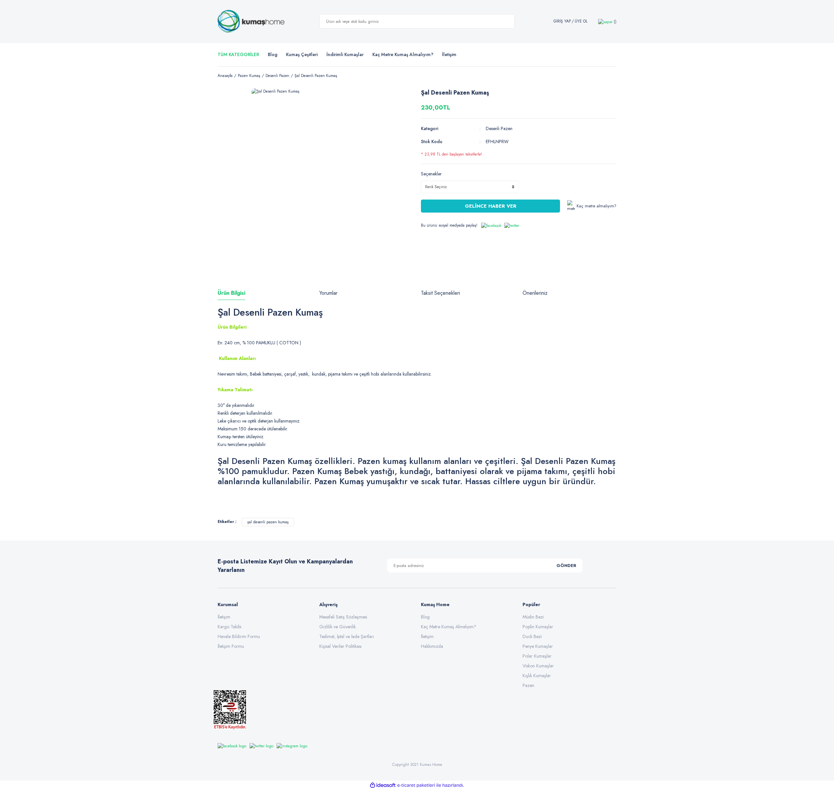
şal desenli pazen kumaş (268, 522)
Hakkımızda (432, 646)
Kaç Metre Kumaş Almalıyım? (448, 626)
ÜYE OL (581, 21)
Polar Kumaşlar (537, 656)
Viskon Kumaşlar (538, 666)
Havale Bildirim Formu (239, 636)
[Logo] (251, 21)
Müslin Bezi (533, 617)
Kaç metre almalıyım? (596, 206)
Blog (272, 54)
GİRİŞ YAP (562, 21)
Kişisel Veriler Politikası (340, 646)
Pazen (528, 685)
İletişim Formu (231, 646)
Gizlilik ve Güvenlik (337, 626)
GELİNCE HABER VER (490, 206)
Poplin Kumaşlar (538, 626)
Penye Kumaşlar (538, 646)
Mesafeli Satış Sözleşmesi (343, 617)
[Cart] (607, 21)
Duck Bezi (532, 636)
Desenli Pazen (499, 128)
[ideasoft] (383, 785)
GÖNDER (566, 565)
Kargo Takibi (229, 626)
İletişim (224, 617)
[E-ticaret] (416, 785)
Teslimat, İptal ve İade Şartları (346, 636)
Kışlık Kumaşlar (537, 675)
